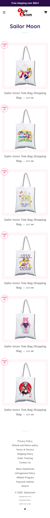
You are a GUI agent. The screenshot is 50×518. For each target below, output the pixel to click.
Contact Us (25, 462)
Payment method (25, 482)
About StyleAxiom (25, 469)
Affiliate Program (25, 477)
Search (25, 486)
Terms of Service (25, 449)
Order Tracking (25, 458)
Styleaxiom (29, 492)
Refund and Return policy (25, 445)
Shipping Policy (25, 454)
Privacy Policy (25, 441)
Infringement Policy (25, 473)
